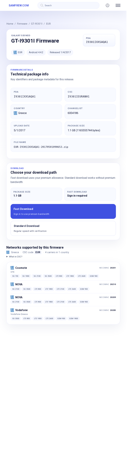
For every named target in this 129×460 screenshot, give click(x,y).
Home (9, 23)
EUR (48, 23)
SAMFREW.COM (19, 5)
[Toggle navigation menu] (118, 5)
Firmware (22, 23)
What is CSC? (15, 256)
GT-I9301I (36, 23)
